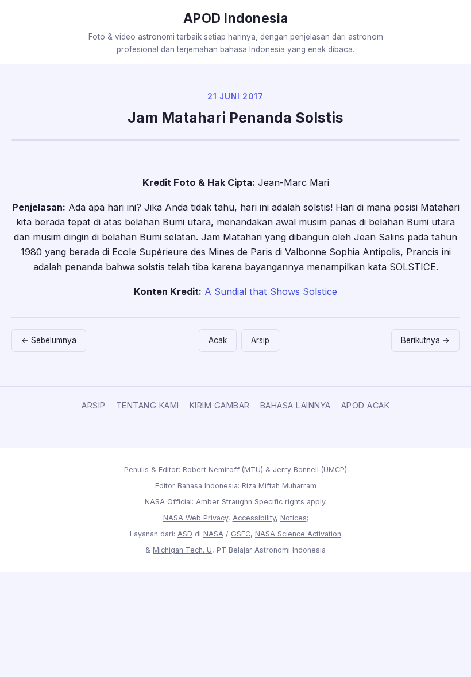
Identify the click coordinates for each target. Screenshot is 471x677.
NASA (213, 534)
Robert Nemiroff (211, 469)
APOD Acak (365, 405)
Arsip (260, 340)
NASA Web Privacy (195, 517)
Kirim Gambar (220, 405)
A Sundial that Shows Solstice (270, 291)
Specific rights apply (289, 501)
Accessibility (254, 517)
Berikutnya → (425, 340)
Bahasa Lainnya (295, 405)
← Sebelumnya (48, 340)
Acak (218, 340)
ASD (184, 534)
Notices (293, 517)
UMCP (334, 469)
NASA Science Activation (298, 534)
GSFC (240, 534)
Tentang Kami (147, 405)
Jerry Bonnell (296, 469)
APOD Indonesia (235, 18)
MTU (252, 469)
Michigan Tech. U (182, 550)
